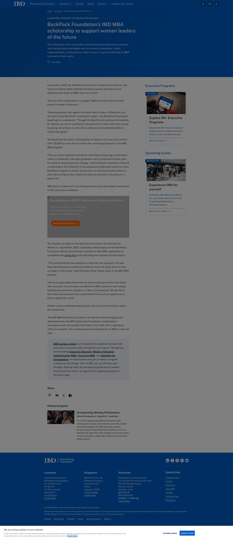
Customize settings (170, 533)
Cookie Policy (72, 536)
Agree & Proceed (187, 533)
